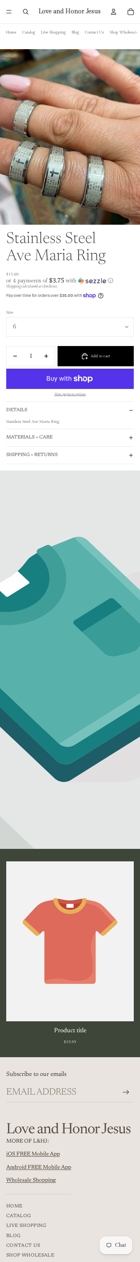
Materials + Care (29, 437)
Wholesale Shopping (31, 1180)
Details (16, 410)
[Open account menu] (113, 11)
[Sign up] (126, 1092)
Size (9, 312)
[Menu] (9, 12)
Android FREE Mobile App (38, 1167)
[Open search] (25, 11)
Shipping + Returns (32, 455)
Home (11, 32)
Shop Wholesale (124, 32)
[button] (70, 280)
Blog (75, 32)
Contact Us (94, 32)
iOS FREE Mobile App (33, 1154)
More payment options (70, 394)
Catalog (28, 32)
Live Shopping (53, 32)
